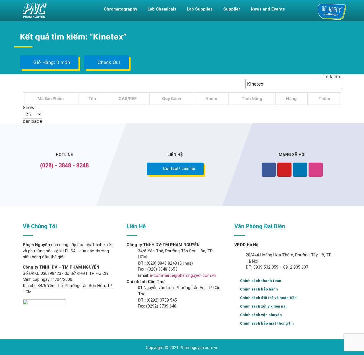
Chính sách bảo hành (259, 289)
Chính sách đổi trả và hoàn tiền (268, 298)
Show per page (32, 114)
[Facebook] (269, 170)
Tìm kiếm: (330, 76)
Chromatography (120, 9)
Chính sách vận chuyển (261, 315)
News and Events (268, 9)
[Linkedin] (300, 170)
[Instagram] (316, 170)
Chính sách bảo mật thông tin (267, 323)
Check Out (108, 62)
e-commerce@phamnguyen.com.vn (182, 275)
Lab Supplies (200, 9)
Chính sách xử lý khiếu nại (263, 306)
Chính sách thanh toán (260, 281)
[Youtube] (284, 170)
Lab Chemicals (162, 9)
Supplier (231, 9)
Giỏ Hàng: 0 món (51, 62)
